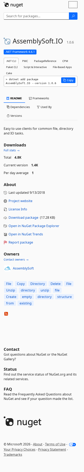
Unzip (10, 290)
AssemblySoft (23, 268)
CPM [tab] (65, 61)
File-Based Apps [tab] (62, 67)
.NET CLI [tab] (11, 61)
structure (64, 296)
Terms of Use (55, 444)
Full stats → (12, 150)
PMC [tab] (25, 61)
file (57, 290)
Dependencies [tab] (20, 107)
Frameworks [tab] (40, 98)
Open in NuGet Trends (26, 234)
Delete (56, 283)
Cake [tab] (9, 73)
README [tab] (16, 98)
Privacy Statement (52, 449)
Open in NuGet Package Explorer (34, 226)
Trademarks (13, 454)
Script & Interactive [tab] (35, 67)
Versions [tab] (16, 116)
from (10, 303)
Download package (23, 217)
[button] (68, 80)
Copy (21, 283)
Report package (21, 242)
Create (11, 296)
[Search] (73, 16)
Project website (20, 201)
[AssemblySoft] (7, 268)
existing (26, 303)
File (8, 283)
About (37, 444)
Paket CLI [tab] (12, 67)
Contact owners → (16, 259)
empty (27, 296)
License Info (18, 209)
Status (10, 369)
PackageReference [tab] (45, 61)
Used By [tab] (46, 107)
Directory (37, 283)
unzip (45, 290)
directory (28, 290)
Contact (12, 349)
